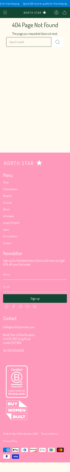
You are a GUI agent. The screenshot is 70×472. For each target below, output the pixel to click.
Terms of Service (49, 433)
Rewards (7, 195)
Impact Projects (11, 222)
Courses (7, 202)
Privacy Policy (10, 440)
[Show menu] (5, 12)
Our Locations (10, 236)
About (6, 209)
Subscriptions (10, 189)
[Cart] (64, 12)
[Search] (57, 42)
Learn (6, 229)
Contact (7, 243)
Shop (6, 182)
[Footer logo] (23, 162)
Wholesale (8, 216)
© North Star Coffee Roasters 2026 (20, 433)
